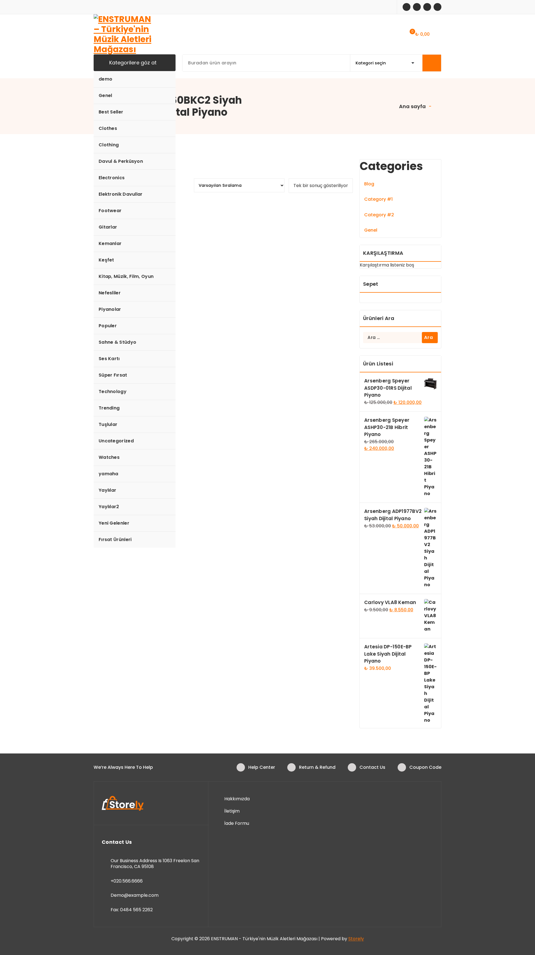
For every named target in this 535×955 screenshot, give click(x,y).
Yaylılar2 (109, 506)
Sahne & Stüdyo (117, 342)
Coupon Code (425, 767)
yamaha (108, 474)
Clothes (108, 128)
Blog (369, 184)
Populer (108, 326)
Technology (113, 391)
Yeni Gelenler (114, 523)
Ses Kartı (109, 358)
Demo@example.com (135, 895)
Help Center (261, 767)
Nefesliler (110, 293)
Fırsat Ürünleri (115, 539)
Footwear (110, 210)
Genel (105, 95)
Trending (109, 408)
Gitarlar (108, 227)
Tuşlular (108, 424)
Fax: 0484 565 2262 (132, 909)
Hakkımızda (237, 799)
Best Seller (111, 112)
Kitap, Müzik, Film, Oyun (126, 276)
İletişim (232, 811)
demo (105, 79)
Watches (109, 457)
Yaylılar (107, 490)
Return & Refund (317, 767)
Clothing (109, 145)
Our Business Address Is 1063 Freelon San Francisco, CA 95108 (155, 863)
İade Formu (236, 823)
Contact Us (372, 767)
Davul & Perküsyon (121, 161)
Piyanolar (110, 309)
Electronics (112, 177)
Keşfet (106, 260)
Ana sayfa (412, 106)
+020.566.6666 (127, 881)
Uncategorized (116, 441)
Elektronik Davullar (121, 194)
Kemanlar (110, 243)
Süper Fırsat (113, 375)
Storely (356, 938)
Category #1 (378, 199)
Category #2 (379, 215)
